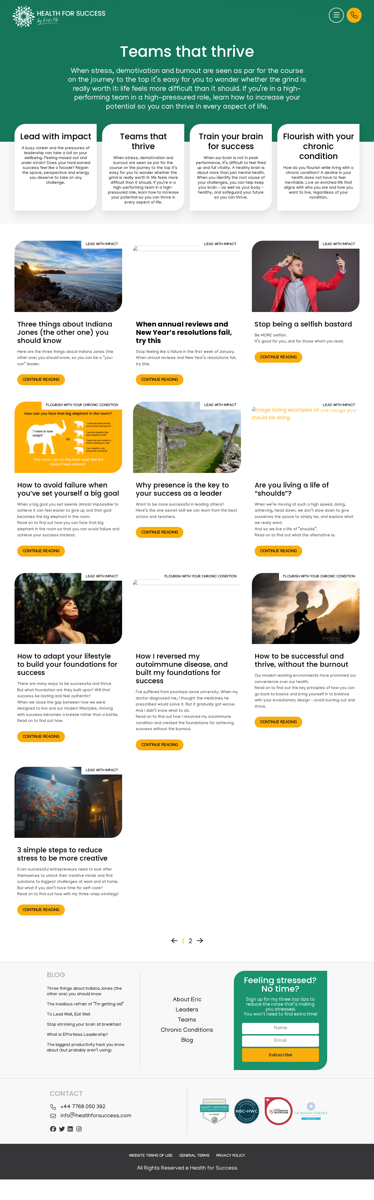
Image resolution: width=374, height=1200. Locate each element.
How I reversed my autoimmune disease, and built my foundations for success (182, 668)
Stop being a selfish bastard (303, 324)
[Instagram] (78, 1129)
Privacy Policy (230, 1156)
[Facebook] (53, 1129)
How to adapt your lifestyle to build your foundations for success (67, 664)
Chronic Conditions (187, 1030)
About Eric (187, 1000)
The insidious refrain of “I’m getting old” (85, 1004)
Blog (187, 1040)
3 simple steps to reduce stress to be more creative (62, 854)
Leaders (187, 1010)
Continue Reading (41, 380)
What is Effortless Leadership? (77, 1034)
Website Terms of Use (150, 1156)
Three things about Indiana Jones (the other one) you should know (64, 332)
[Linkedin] (70, 1129)
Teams (187, 1020)
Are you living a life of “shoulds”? (292, 489)
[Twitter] (61, 1129)
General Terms (194, 1156)
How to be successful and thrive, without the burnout (301, 660)
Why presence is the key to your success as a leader (182, 489)
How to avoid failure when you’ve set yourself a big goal (68, 489)
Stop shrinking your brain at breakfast (84, 1024)
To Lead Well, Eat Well (68, 1014)
